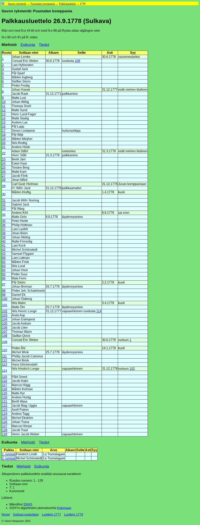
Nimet (6, 514)
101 (4, 305)
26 (3, 171)
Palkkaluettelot (67, 3)
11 (3, 106)
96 (3, 278)
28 (3, 180)
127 (4, 426)
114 (98, 311)
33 (3, 208)
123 (4, 409)
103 (4, 315)
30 (3, 194)
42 (3, 249)
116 (4, 381)
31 (3, 200)
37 (3, 229)
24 (3, 163)
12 (3, 110)
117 (4, 385)
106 (4, 327)
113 (4, 364)
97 (3, 284)
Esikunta (28, 45)
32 (3, 204)
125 (4, 417)
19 (3, 138)
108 (4, 335)
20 (3, 143)
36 (3, 225)
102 (4, 311)
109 (77, 61)
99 (3, 294)
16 (3, 126)
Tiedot (44, 45)
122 (4, 405)
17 (3, 130)
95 (3, 274)
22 (3, 153)
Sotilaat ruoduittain (26, 514)
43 (3, 253)
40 (3, 241)
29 (3, 186)
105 (4, 323)
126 (4, 422)
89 (3, 257)
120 (4, 397)
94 (3, 270)
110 (4, 350)
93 (3, 266)
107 (4, 331)
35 (3, 221)
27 (3, 175)
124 (4, 413)
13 (3, 114)
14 (3, 118)
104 (4, 319)
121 (4, 401)
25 (3, 167)
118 (4, 389)
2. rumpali (9, 458)
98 (3, 290)
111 (4, 356)
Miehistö (28, 442)
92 (3, 262)
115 (4, 376)
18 (3, 134)
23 (3, 159)
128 (4, 430)
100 (4, 299)
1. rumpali (9, 454)
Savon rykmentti (17, 3)
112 (4, 360)
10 (3, 102)
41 (3, 245)
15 (3, 122)
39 (3, 237)
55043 (27, 504)
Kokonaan (64, 508)
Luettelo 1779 (73, 514)
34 (3, 214)
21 (3, 147)
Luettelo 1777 (51, 514)
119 (4, 393)
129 (4, 434)
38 (3, 233)
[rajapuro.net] (3, 3)
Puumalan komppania (42, 3)
